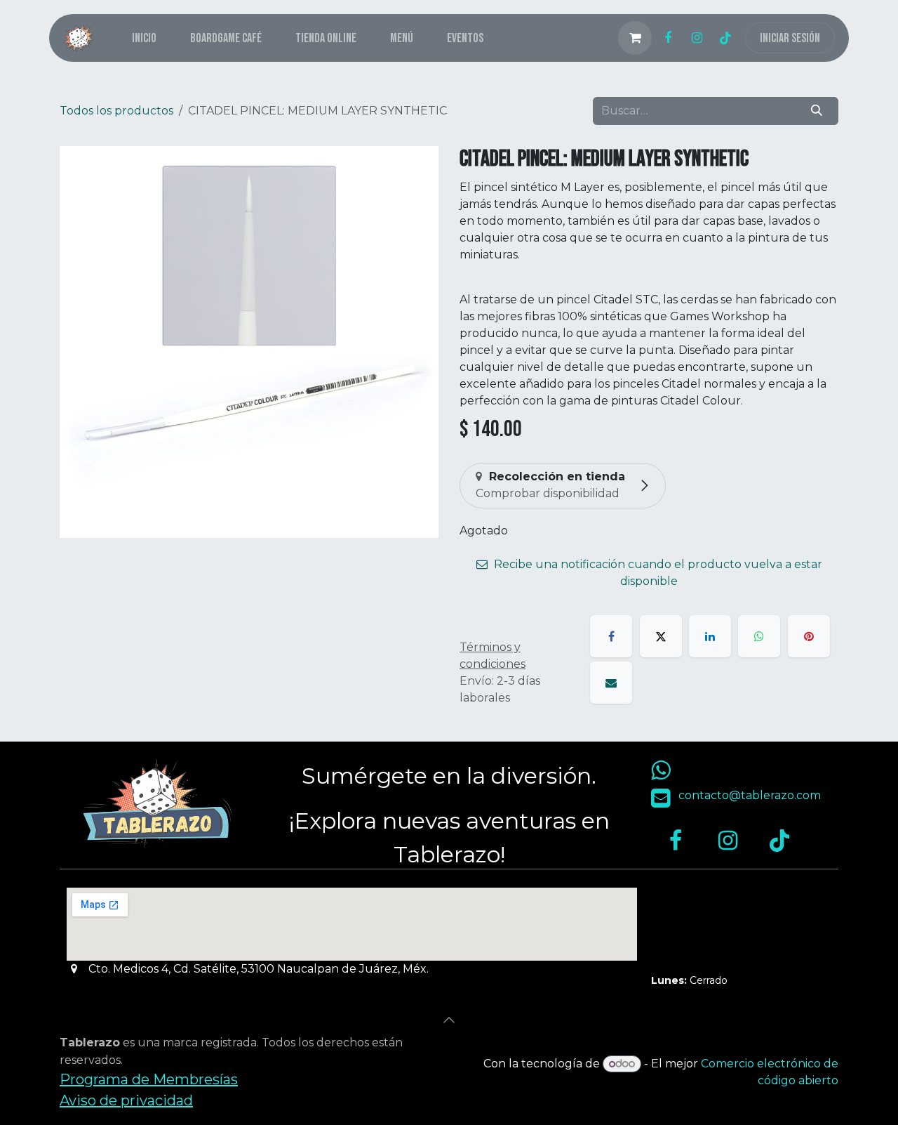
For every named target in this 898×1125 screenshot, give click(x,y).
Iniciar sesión (790, 38)
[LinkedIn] (710, 636)
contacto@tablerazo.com (749, 795)
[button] (449, 1020)
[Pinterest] (809, 636)
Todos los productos (116, 110)
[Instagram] (696, 38)
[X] (661, 636)
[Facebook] (668, 38)
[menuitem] (144, 38)
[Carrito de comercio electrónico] (635, 38)
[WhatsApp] (759, 636)
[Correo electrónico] (611, 683)
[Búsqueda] (817, 111)
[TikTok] (725, 38)
